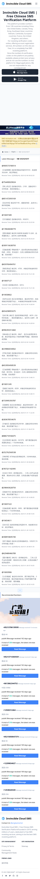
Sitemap (25, 846)
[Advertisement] (20, 104)
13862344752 (10, 683)
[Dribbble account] (17, 876)
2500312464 (9, 710)
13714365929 (11, 657)
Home (6, 152)
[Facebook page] (2, 876)
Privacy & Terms (8, 846)
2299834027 (9, 763)
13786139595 (11, 627)
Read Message (20, 649)
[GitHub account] (13, 876)
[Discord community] (6, 876)
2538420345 (9, 790)
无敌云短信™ (11, 872)
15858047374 (11, 736)
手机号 (13, 152)
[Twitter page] (10, 876)
